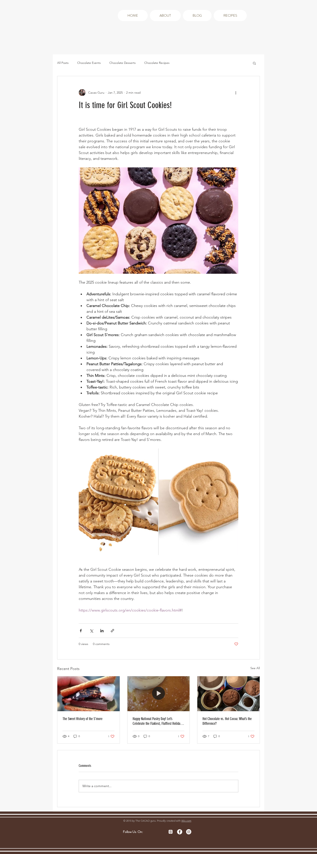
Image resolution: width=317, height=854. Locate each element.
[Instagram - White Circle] (188, 831)
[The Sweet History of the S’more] (88, 693)
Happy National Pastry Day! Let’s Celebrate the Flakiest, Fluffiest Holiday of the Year (157, 721)
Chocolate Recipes (156, 63)
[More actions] (235, 92)
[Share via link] (112, 631)
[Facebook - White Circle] (179, 831)
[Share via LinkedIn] (102, 631)
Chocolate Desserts (122, 63)
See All (255, 668)
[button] (254, 63)
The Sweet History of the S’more (82, 718)
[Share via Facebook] (81, 631)
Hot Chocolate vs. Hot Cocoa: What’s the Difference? (227, 721)
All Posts (63, 63)
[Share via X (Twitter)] (91, 631)
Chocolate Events (89, 63)
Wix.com (186, 820)
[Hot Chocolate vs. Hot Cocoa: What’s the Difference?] (228, 693)
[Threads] (170, 831)
